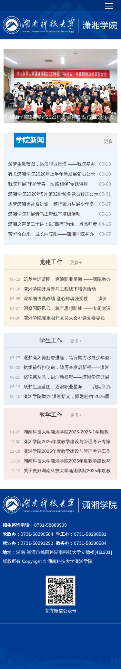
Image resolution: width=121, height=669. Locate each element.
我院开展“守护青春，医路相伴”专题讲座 (48, 184)
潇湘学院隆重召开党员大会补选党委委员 (64, 317)
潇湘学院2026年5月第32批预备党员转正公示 (53, 194)
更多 (108, 141)
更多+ (76, 262)
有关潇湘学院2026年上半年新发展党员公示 (51, 174)
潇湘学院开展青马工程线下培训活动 (44, 214)
